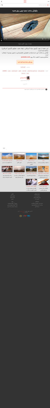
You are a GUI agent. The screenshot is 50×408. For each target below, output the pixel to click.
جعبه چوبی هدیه (41, 71)
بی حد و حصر (31, 160)
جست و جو (2, 5)
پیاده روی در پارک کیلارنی (31, 173)
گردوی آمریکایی (14, 71)
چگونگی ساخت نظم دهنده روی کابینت (7, 174)
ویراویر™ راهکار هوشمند (12, 203)
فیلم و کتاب (12, 196)
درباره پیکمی (37, 194)
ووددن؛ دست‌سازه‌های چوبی (37, 205)
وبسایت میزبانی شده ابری (12, 206)
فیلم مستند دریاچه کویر (43, 173)
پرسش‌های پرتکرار (37, 197)
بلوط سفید (24, 71)
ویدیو (12, 199)
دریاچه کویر (37, 206)
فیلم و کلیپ (23, 67)
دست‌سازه (23, 73)
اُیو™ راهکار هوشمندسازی (12, 205)
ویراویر (23, 212)
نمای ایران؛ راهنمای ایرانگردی (37, 203)
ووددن (9, 71)
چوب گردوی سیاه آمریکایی (32, 71)
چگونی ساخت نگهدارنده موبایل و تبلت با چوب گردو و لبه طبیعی (31, 186)
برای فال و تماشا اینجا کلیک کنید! (25, 62)
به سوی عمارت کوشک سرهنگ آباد (19, 174)
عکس (12, 194)
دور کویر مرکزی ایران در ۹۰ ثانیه (7, 161)
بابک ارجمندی (23, 78)
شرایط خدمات (37, 196)
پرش (43, 160)
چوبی (28, 73)
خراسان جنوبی (19, 160)
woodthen (5, 71)
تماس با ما (37, 199)
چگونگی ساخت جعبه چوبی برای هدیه (25, 11)
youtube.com (25, 57)
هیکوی (20, 71)
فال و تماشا (12, 197)
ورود (1, 1)
